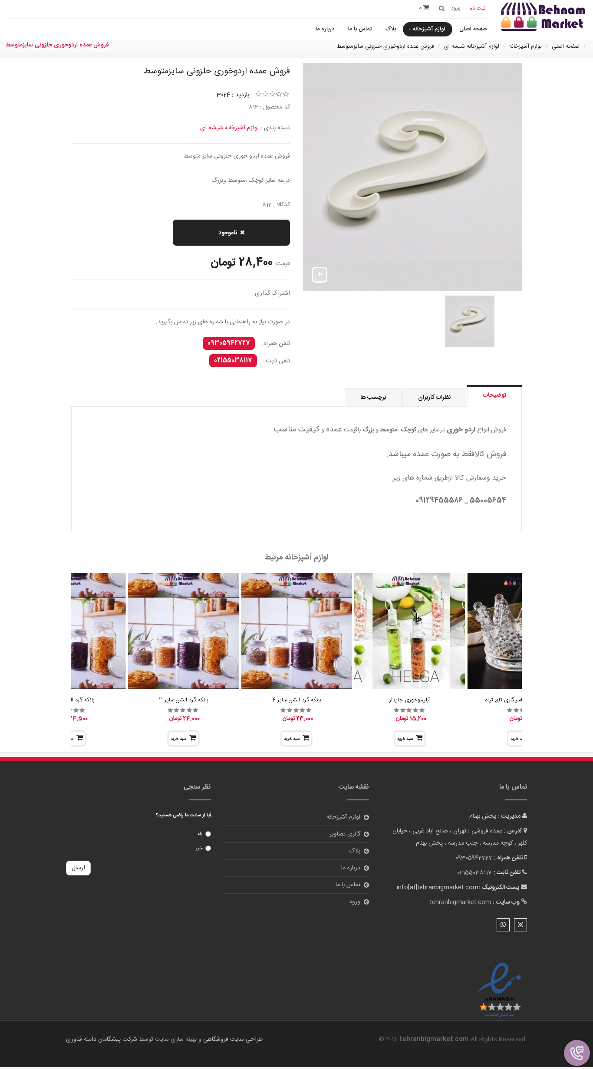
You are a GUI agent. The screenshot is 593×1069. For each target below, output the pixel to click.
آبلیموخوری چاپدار (409, 700)
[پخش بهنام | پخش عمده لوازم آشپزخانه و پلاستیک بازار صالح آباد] (543, 17)
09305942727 (229, 343)
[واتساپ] (503, 924)
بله (200, 834)
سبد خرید (405, 739)
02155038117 (233, 360)
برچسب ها (373, 397)
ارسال (78, 868)
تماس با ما (360, 29)
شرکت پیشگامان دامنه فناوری (101, 1039)
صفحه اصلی (473, 29)
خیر (199, 848)
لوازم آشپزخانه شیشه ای (229, 128)
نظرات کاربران (434, 397)
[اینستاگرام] (520, 924)
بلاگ (390, 29)
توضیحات (494, 395)
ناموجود (227, 233)
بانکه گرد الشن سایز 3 (183, 700)
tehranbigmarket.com (460, 902)
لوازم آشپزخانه (429, 29)
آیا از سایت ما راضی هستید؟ (183, 815)
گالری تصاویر (344, 834)
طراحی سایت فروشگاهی (232, 1039)
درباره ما (325, 29)
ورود (354, 902)
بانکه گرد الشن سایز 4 (296, 700)
